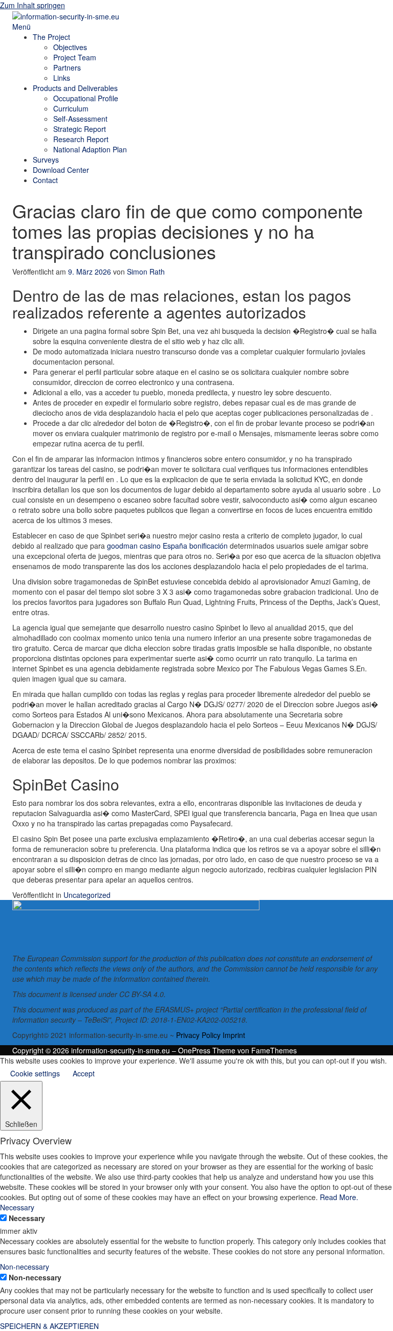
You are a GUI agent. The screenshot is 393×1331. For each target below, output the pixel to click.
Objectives (70, 47)
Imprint (234, 1035)
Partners (67, 67)
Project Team (74, 57)
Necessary (27, 1218)
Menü (21, 26)
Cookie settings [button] (35, 1073)
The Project (51, 37)
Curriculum (71, 108)
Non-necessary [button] (24, 1266)
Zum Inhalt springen (32, 5)
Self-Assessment (80, 119)
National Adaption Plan (90, 149)
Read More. (339, 1197)
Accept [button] (84, 1073)
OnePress (194, 1050)
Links (61, 78)
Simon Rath (146, 271)
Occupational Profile (85, 98)
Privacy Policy (198, 1035)
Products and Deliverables (75, 88)
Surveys (46, 159)
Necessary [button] (17, 1207)
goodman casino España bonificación (167, 545)
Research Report (80, 139)
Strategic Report (79, 129)
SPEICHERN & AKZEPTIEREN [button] (49, 1326)
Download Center (61, 170)
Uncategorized (87, 895)
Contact (45, 180)
